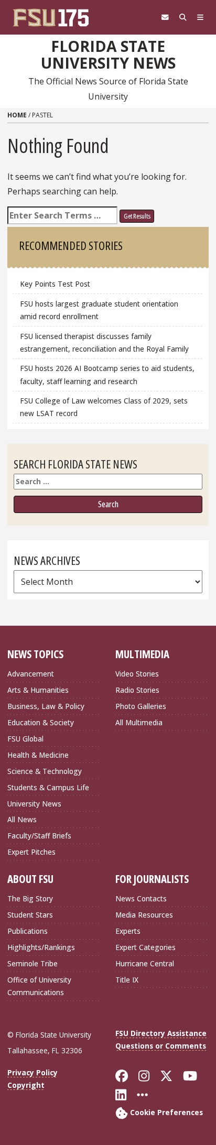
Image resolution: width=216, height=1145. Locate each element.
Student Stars (30, 915)
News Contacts (141, 898)
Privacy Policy (32, 1072)
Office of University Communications (39, 986)
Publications (27, 931)
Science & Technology (44, 771)
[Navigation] (200, 17)
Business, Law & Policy (45, 706)
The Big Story (30, 898)
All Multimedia (139, 722)
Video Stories (137, 674)
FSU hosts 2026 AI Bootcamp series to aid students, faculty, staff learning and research (107, 374)
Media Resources (144, 915)
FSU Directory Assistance (161, 1033)
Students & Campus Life (48, 787)
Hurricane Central (144, 963)
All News (22, 819)
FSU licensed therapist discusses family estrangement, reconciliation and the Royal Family (104, 342)
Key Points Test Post (55, 284)
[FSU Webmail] (165, 17)
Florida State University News (108, 54)
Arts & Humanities (38, 690)
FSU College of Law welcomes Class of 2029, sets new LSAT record (104, 407)
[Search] (183, 17)
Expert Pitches (31, 852)
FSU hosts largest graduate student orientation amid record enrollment (99, 310)
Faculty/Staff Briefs (39, 836)
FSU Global (25, 739)
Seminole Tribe (32, 963)
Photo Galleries (140, 706)
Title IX (126, 980)
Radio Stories (137, 690)
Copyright (26, 1085)
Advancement (30, 674)
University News (34, 804)
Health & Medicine (38, 755)
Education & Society (40, 722)
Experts (128, 931)
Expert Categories (145, 947)
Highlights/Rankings (41, 947)
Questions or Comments (160, 1046)
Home (17, 115)
